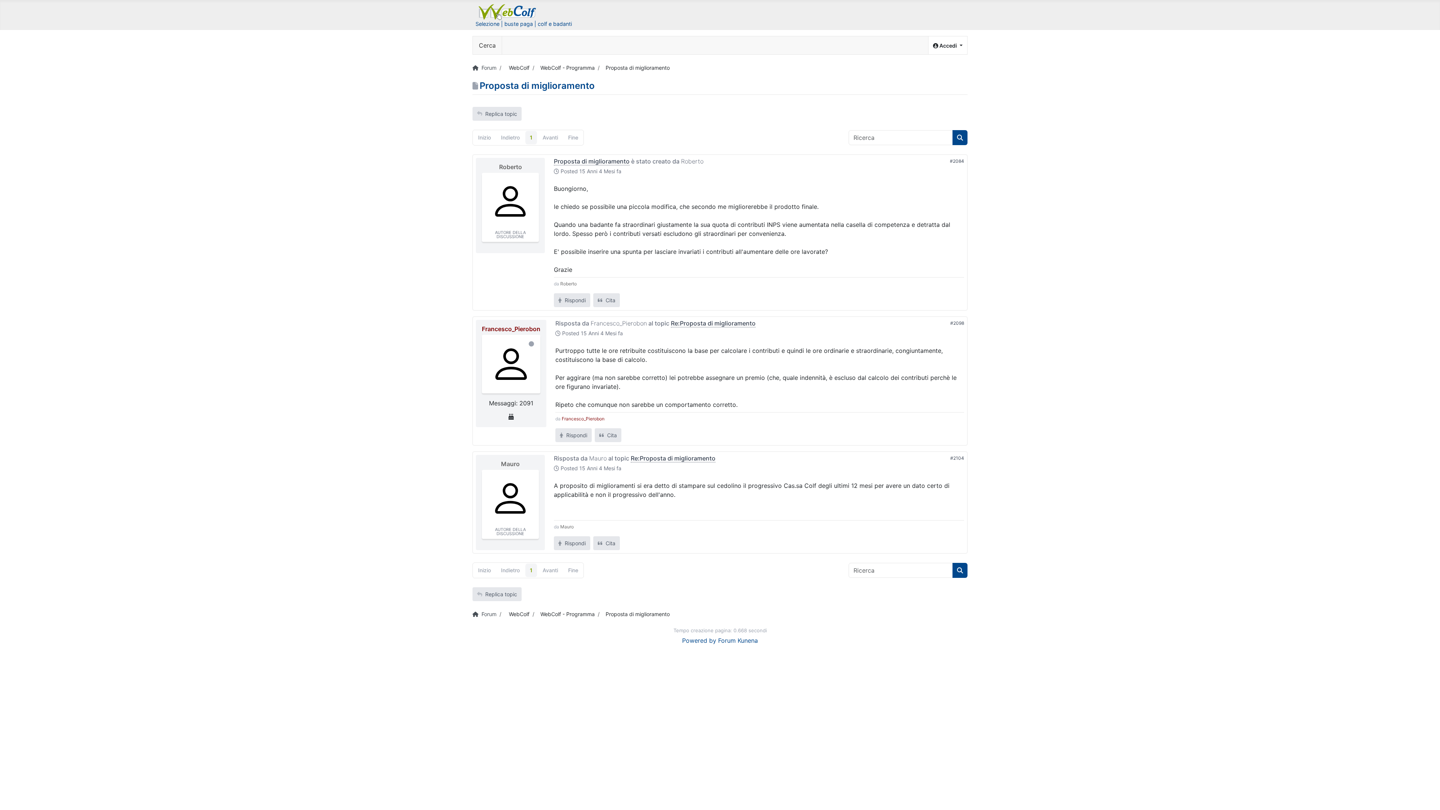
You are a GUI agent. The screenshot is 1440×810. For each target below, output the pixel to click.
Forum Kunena (738, 640)
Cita (609, 300)
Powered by (699, 640)
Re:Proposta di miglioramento (713, 323)
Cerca (487, 45)
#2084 (957, 161)
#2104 (957, 458)
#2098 (957, 323)
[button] (948, 46)
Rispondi (574, 300)
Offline (531, 344)
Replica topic (501, 114)
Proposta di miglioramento (592, 161)
